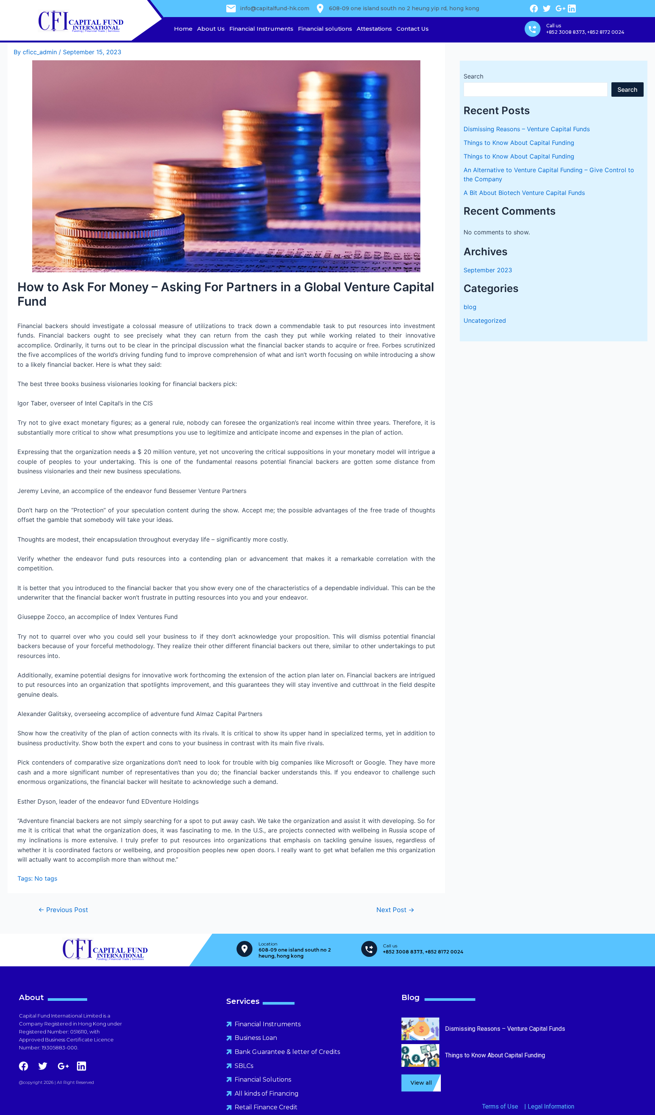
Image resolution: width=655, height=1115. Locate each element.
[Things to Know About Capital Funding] (420, 1063)
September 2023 (488, 270)
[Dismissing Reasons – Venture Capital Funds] (420, 1036)
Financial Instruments (261, 28)
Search (473, 76)
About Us (211, 28)
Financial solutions (325, 28)
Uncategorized (485, 320)
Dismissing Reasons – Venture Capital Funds (527, 129)
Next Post (395, 909)
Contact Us (412, 28)
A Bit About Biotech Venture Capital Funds (524, 192)
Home (183, 28)
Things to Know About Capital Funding (519, 142)
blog (470, 307)
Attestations (374, 28)
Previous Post (63, 909)
